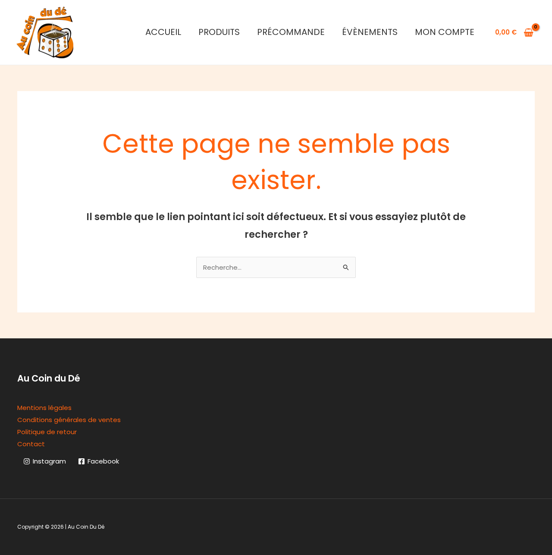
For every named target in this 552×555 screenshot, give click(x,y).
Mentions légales (44, 407)
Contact (31, 443)
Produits (219, 32)
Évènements (370, 32)
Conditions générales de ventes (69, 419)
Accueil (163, 32)
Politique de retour (47, 431)
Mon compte (444, 32)
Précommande (291, 32)
